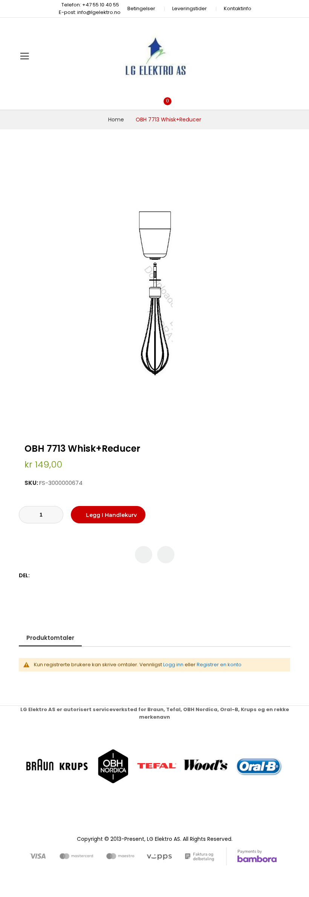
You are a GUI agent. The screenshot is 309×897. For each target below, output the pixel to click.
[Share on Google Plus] (60, 575)
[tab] (50, 637)
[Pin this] (52, 575)
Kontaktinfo (237, 8)
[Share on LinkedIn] (68, 575)
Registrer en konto (219, 664)
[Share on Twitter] (45, 575)
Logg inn (173, 664)
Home (116, 119)
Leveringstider (189, 8)
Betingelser (141, 8)
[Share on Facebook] (37, 575)
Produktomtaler (50, 638)
